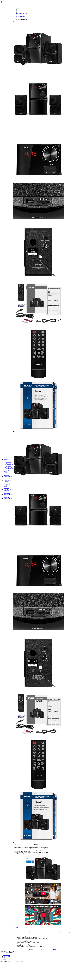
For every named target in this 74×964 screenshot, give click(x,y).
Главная (18, 8)
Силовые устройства (6, 472)
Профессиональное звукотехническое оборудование (8, 496)
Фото (70, 932)
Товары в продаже (8, 457)
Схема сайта (6, 955)
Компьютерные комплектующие (8, 492)
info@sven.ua (4, 962)
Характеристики (33, 932)
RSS (4, 957)
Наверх (43, 949)
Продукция (19, 10)
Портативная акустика (9, 465)
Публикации (61, 932)
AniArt (12, 952)
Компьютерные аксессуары (7, 474)
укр (1, 2)
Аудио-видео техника (7, 460)
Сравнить (15, 927)
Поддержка (48, 932)
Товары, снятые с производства (8, 481)
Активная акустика (8, 462)
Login (4, 959)
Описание (18, 932)
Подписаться (6, 956)
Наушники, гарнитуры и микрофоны (9, 469)
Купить (19, 927)
